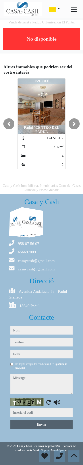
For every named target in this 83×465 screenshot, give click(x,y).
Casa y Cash (25, 446)
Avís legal (33, 450)
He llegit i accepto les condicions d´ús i (41, 365)
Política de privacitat (47, 446)
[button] (8, 123)
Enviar (41, 424)
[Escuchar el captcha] (56, 402)
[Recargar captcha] (49, 402)
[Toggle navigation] (73, 9)
